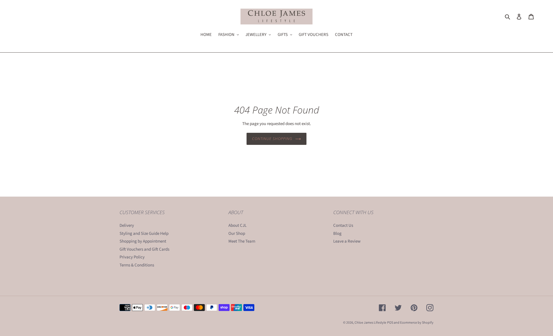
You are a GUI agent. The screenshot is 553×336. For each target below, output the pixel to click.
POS (390, 322)
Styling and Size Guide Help (144, 234)
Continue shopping (272, 138)
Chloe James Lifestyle (370, 322)
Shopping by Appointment (143, 241)
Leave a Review (347, 241)
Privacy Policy (132, 257)
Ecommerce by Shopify (416, 322)
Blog (337, 234)
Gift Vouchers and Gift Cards (144, 249)
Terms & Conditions (137, 265)
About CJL (237, 225)
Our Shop (236, 234)
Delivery (127, 225)
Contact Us (343, 225)
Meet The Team (241, 241)
